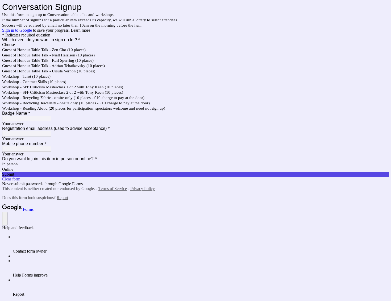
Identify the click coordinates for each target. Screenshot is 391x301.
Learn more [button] (80, 30)
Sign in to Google (17, 30)
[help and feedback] (4, 218)
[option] (195, 44)
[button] (195, 174)
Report (62, 197)
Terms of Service (112, 188)
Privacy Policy (142, 188)
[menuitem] (201, 244)
